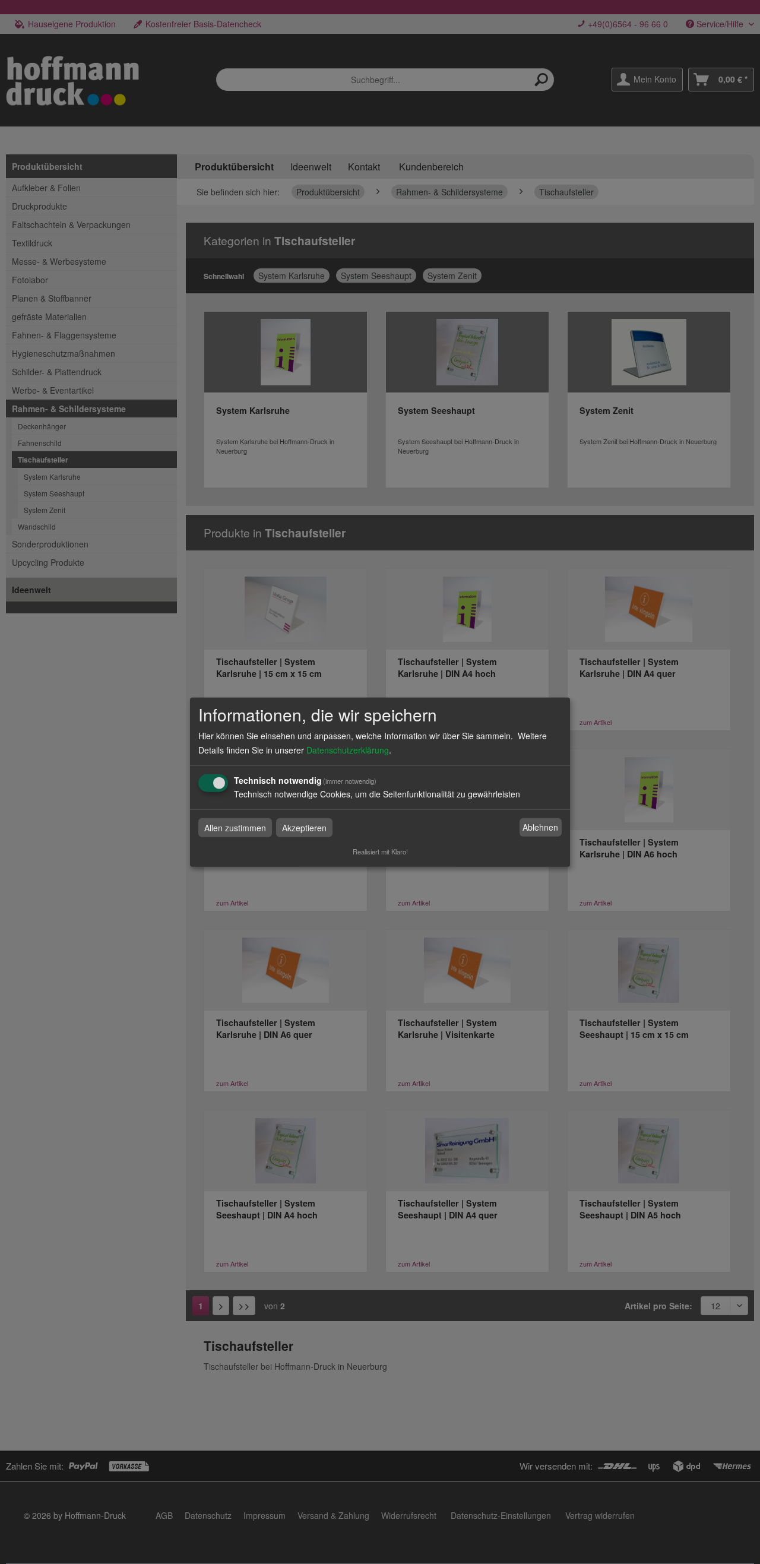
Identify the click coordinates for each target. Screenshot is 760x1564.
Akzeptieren (304, 827)
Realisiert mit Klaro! (380, 851)
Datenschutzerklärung (347, 749)
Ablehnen (540, 827)
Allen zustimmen (235, 827)
